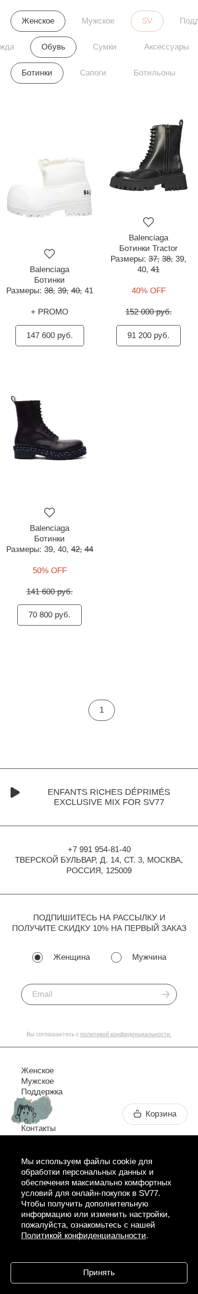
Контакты (38, 1128)
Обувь (53, 46)
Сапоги (93, 72)
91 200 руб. (148, 335)
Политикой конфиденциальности (83, 1235)
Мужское (98, 20)
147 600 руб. (49, 335)
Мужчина (149, 957)
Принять (99, 1272)
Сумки (105, 46)
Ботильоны (154, 72)
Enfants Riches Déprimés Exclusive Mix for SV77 (109, 797)
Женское (38, 20)
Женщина (71, 957)
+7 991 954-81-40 (99, 849)
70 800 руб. (49, 614)
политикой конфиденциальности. (126, 1034)
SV (147, 20)
